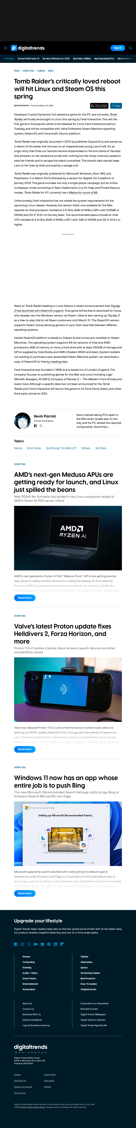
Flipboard (62, 944)
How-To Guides (89, 984)
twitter (41, 425)
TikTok (42, 944)
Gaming (18, 447)
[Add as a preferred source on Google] (99, 106)
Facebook (15, 944)
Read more (25, 598)
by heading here (57, 361)
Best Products (88, 978)
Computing (29, 962)
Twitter (29, 944)
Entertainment (30, 984)
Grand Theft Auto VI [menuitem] (28, 58)
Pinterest (49, 944)
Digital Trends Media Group (33, 1107)
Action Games (34, 447)
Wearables (86, 962)
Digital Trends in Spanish (93, 1019)
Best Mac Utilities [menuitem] (82, 58)
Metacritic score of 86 (83, 192)
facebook (35, 425)
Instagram (22, 944)
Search (130, 48)
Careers (17, 1074)
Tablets (84, 956)
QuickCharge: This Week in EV (61, 447)
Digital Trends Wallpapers (93, 1014)
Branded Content (89, 1008)
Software (85, 447)
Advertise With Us (32, 1014)
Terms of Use (20, 1093)
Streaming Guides (90, 973)
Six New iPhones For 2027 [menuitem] (56, 58)
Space (84, 967)
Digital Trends (22, 52)
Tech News (100, 447)
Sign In (118, 48)
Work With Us (20, 1080)
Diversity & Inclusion (23, 1086)
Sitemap (47, 1086)
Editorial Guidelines (32, 1019)
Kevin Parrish (23, 105)
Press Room (49, 1080)
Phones (26, 956)
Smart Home (29, 978)
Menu (6, 48)
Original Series (88, 989)
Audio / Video (30, 973)
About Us (27, 1003)
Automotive (29, 989)
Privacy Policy (50, 1074)
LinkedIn (55, 944)
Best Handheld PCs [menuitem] (104, 58)
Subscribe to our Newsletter (95, 1003)
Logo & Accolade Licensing (36, 1025)
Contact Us (28, 1008)
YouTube (35, 944)
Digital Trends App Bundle (94, 1025)
